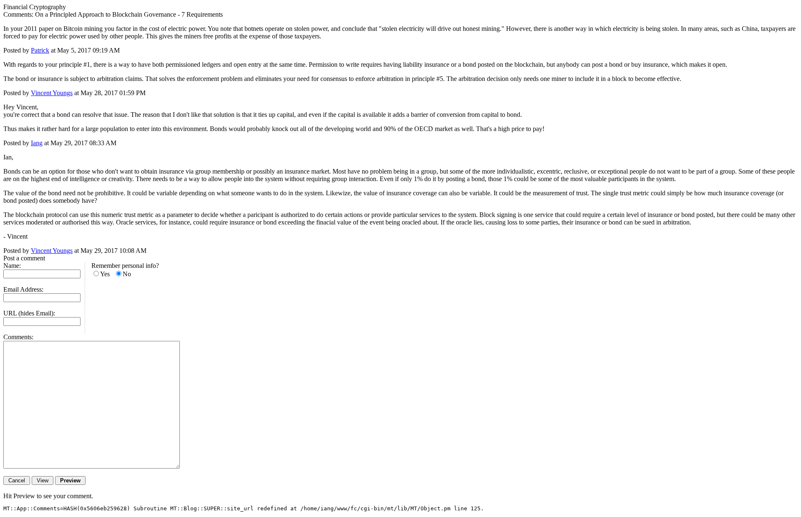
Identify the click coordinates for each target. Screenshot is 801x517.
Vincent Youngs (52, 92)
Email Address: (23, 289)
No (127, 273)
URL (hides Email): (29, 313)
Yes (105, 273)
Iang (37, 142)
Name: (12, 265)
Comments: (18, 336)
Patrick (40, 50)
